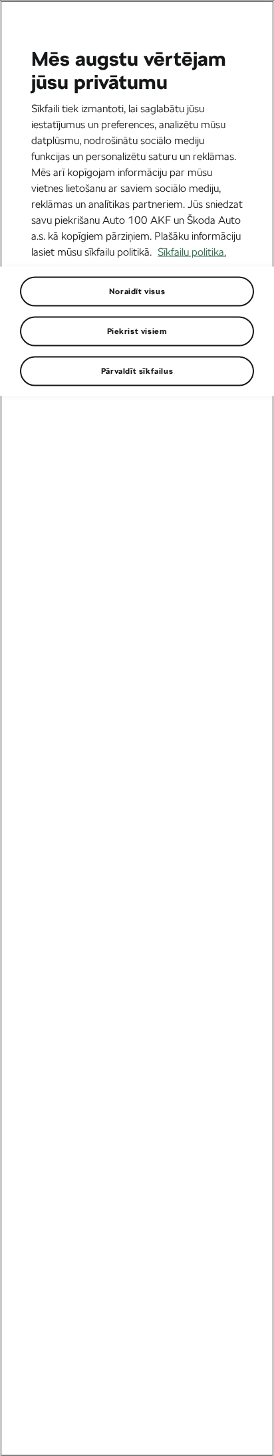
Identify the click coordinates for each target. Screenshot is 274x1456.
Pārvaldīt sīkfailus (137, 370)
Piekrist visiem (137, 330)
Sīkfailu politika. (192, 251)
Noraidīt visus (137, 290)
